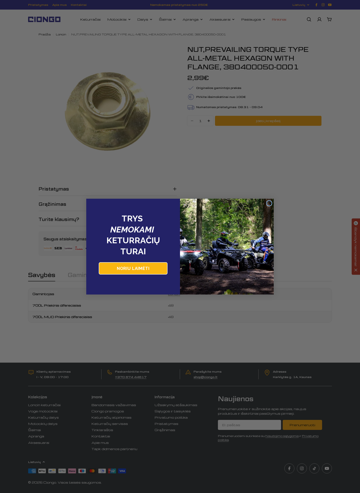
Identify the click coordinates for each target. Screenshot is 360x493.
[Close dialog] (269, 203)
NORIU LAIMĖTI (133, 268)
